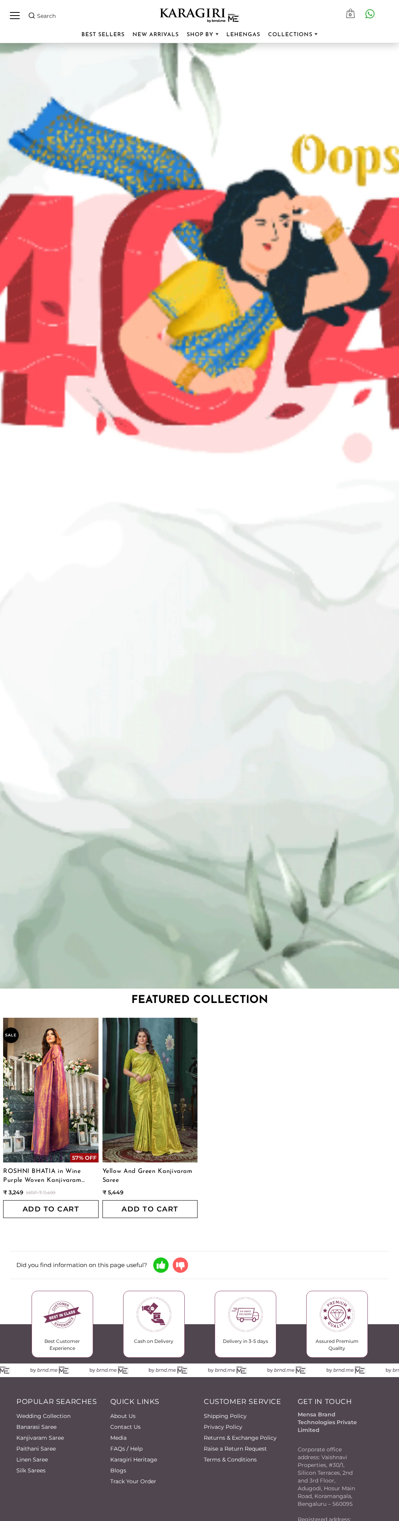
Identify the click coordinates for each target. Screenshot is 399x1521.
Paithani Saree (36, 1448)
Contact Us (125, 1426)
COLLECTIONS (291, 35)
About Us (123, 1415)
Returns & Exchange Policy (240, 1437)
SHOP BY (201, 35)
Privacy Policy (223, 1426)
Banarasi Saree (36, 1426)
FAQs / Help (126, 1448)
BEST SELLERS (103, 35)
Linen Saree (32, 1459)
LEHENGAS (243, 35)
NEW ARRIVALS (155, 35)
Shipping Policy (225, 1415)
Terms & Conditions (230, 1459)
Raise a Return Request (235, 1448)
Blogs (118, 1470)
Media (118, 1437)
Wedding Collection (43, 1415)
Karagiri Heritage (133, 1459)
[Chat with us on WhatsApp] (370, 13)
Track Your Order (133, 1481)
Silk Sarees (31, 1470)
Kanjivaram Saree (40, 1437)
